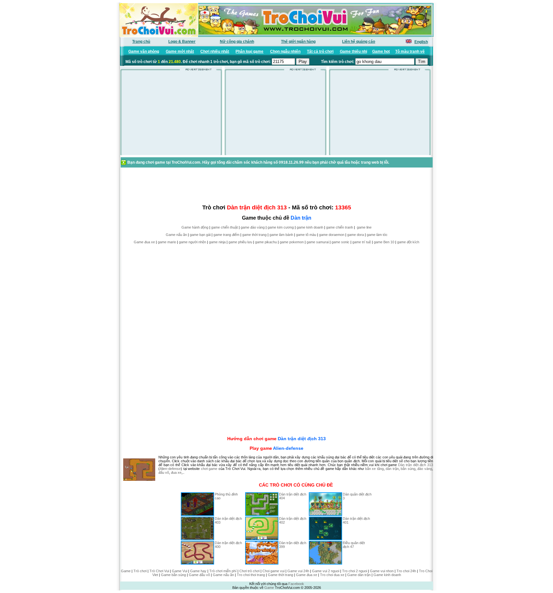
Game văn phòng (143, 51)
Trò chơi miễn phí (222, 571)
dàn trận (392, 469)
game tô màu (306, 235)
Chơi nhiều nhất (214, 51)
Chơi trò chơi (249, 571)
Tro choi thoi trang (251, 575)
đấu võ (163, 472)
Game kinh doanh (387, 575)
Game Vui (179, 571)
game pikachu (266, 242)
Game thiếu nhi (353, 51)
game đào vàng (253, 227)
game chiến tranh (339, 227)
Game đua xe (144, 242)
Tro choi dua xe (332, 575)
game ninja (217, 242)
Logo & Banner (182, 41)
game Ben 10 (384, 242)
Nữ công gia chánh (237, 41)
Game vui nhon (382, 571)
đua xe (176, 472)
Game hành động (194, 227)
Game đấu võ (199, 575)
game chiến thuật (224, 227)
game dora (355, 235)
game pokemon (292, 242)
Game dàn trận (359, 575)
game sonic (340, 242)
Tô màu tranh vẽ (410, 51)
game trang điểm (226, 235)
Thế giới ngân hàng (298, 41)
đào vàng (424, 469)
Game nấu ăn (176, 235)
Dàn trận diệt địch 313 (302, 438)
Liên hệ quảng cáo (358, 41)
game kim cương (281, 227)
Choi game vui (273, 571)
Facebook (296, 584)
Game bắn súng (173, 575)
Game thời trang (280, 575)
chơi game (209, 469)
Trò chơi (140, 571)
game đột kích (408, 242)
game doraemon (331, 235)
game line (364, 227)
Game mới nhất (180, 51)
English (421, 42)
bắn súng (408, 469)
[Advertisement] (171, 115)
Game (126, 571)
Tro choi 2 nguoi (354, 571)
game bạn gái (200, 235)
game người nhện (192, 242)
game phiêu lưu (240, 242)
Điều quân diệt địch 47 (354, 545)
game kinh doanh (310, 227)
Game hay (198, 571)
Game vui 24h (298, 571)
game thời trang (254, 235)
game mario (167, 242)
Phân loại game (249, 51)
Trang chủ (141, 41)
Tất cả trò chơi (320, 51)
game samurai (318, 242)
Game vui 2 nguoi (325, 571)
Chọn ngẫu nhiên (285, 51)
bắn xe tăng (374, 469)
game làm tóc (377, 235)
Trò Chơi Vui (159, 571)
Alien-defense (288, 448)
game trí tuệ (361, 242)
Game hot (381, 51)
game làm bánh (281, 235)
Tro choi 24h (406, 571)
